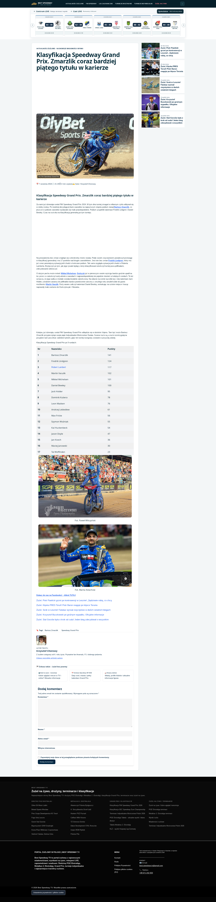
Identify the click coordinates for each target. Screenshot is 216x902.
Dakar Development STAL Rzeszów (83, 826)
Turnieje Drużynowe (123, 3)
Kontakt (117, 858)
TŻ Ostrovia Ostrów (78, 822)
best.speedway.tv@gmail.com (151, 866)
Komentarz (43, 697)
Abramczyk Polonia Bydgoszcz (82, 805)
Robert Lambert (58, 367)
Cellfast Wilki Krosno (78, 818)
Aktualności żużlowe (75, 3)
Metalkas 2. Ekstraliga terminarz (160, 813)
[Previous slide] (183, 25)
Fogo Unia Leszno (38, 818)
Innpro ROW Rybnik (78, 830)
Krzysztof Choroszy (88, 184)
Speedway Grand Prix (70, 630)
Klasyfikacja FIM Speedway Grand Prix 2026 (126, 805)
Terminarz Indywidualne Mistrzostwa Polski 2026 (127, 813)
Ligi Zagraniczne (106, 3)
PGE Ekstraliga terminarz (158, 809)
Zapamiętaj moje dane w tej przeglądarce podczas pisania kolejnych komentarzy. (74, 757)
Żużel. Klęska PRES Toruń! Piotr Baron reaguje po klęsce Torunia (66, 605)
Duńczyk (81, 273)
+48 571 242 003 (146, 873)
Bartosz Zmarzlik (121, 207)
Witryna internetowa (46, 748)
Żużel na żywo (161, 3)
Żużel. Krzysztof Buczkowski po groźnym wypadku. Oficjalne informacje (70, 615)
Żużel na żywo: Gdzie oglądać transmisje (164, 805)
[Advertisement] (85, 92)
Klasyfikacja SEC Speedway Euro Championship (127, 809)
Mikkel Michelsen (68, 273)
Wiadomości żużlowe (156, 822)
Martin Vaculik (52, 284)
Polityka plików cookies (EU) (123, 870)
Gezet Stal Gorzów (38, 822)
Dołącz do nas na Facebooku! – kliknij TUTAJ (56, 595)
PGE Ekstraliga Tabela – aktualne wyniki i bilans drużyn (127, 819)
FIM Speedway (91, 3)
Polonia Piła (75, 834)
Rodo (116, 862)
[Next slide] (32, 25)
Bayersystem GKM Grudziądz (42, 826)
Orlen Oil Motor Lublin (39, 805)
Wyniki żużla (153, 818)
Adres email (43, 739)
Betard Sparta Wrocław (40, 809)
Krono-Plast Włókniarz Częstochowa (45, 830)
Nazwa (41, 729)
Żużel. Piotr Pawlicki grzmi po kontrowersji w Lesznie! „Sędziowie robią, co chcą (74, 600)
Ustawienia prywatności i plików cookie (48, 892)
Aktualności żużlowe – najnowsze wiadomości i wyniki (59, 48)
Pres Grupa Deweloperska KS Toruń (45, 813)
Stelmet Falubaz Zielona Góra (42, 834)
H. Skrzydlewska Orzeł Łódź (81, 809)
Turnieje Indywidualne (143, 3)
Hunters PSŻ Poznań (78, 813)
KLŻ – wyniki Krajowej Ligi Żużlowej (123, 829)
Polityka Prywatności (122, 865)
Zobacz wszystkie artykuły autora (49, 658)
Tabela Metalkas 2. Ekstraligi (120, 825)
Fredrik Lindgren (115, 260)
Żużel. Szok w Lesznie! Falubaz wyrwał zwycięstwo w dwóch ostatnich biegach (73, 610)
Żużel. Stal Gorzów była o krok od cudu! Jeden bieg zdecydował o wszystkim (72, 619)
